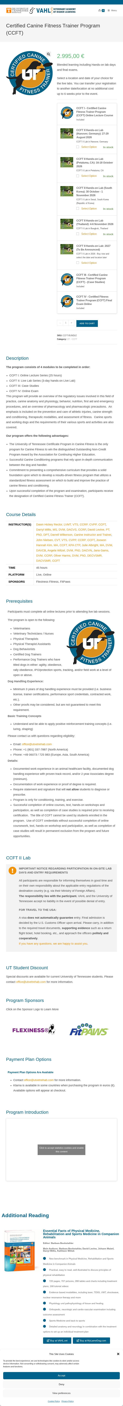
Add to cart (87, 323)
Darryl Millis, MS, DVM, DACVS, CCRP (61, 529)
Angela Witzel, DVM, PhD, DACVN (69, 550)
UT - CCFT (72, 339)
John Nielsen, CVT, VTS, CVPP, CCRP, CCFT (65, 540)
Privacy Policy (68, 1401)
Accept (61, 1375)
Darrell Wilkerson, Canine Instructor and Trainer (80, 534)
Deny (61, 1384)
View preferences (61, 1393)
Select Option (89, 146)
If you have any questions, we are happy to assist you (53, 943)
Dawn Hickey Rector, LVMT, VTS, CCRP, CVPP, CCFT (71, 524)
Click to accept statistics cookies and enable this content (61, 1150)
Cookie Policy (54, 1401)
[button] (118, 1354)
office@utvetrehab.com (37, 744)
